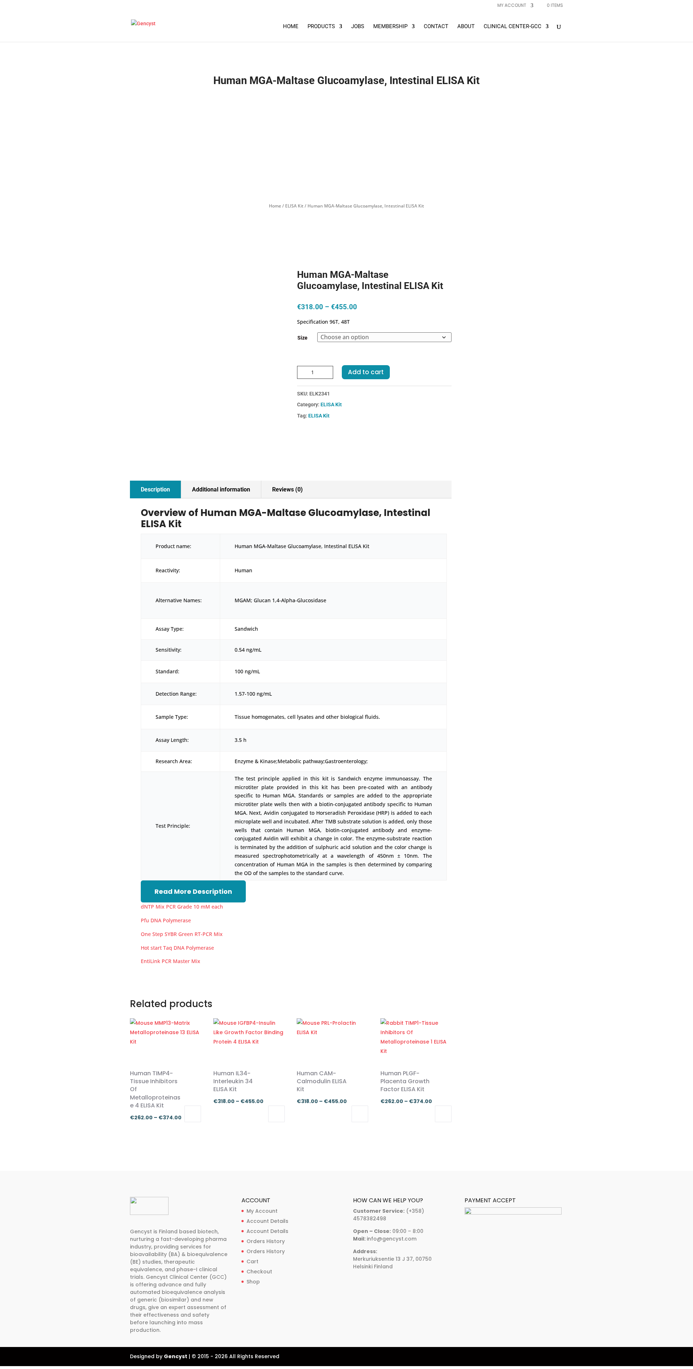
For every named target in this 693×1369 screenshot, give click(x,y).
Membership (390, 27)
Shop (253, 1281)
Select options (192, 1114)
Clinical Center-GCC (512, 27)
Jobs (357, 27)
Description (155, 489)
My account (511, 5)
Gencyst (175, 1356)
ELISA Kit (294, 206)
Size (302, 338)
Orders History (266, 1241)
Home (290, 27)
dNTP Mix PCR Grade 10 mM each (182, 906)
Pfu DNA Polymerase (166, 920)
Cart (252, 1261)
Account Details (267, 1221)
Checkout (259, 1271)
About (466, 27)
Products (321, 27)
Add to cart (366, 372)
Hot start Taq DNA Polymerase (177, 947)
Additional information (221, 489)
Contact (436, 27)
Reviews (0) (287, 489)
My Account (262, 1211)
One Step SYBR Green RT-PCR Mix (182, 934)
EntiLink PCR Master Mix (170, 961)
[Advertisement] (346, 144)
